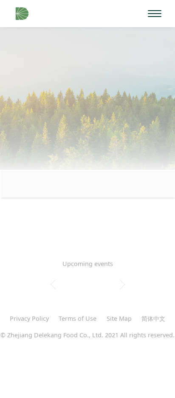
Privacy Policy (29, 318)
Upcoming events (87, 264)
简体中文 (153, 318)
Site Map (119, 318)
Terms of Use (77, 318)
